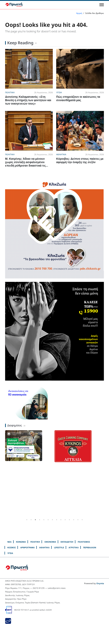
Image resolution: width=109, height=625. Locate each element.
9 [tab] (60, 519)
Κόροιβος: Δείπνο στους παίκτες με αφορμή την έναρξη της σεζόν (80, 160)
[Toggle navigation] (101, 4)
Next (106, 474)
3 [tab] (35, 519)
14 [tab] (82, 519)
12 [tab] (73, 519)
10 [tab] (65, 519)
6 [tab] (48, 519)
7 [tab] (52, 519)
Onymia (100, 583)
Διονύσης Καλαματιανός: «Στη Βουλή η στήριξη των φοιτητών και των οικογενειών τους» (28, 100)
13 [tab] (77, 519)
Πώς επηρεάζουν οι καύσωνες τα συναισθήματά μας (78, 98)
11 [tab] (69, 519)
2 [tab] (31, 519)
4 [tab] (39, 519)
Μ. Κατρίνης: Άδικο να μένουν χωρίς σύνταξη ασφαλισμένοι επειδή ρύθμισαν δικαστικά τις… (26, 162)
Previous (3, 474)
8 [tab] (56, 519)
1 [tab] (26, 519)
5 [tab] (43, 519)
